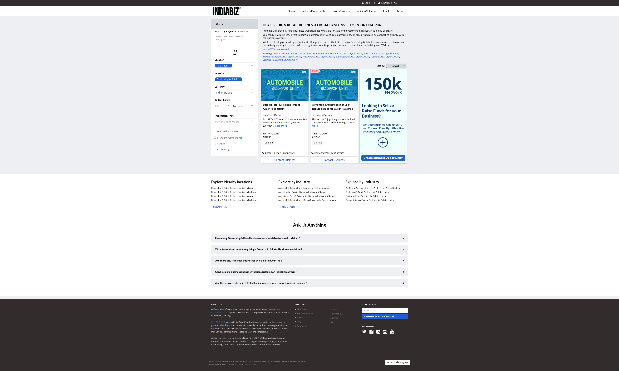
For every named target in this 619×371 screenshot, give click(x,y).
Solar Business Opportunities (348, 53)
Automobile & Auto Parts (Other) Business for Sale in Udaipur (307, 200)
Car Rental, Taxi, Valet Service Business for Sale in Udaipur (372, 188)
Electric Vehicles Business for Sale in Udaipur (366, 196)
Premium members (227, 137)
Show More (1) (287, 206)
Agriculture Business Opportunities (381, 53)
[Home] (227, 13)
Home (292, 11)
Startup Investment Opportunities (315, 53)
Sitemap (334, 317)
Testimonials (336, 313)
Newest (395, 65)
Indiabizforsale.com (220, 312)
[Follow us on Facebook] (372, 331)
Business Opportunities (314, 11)
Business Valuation (366, 11)
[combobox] (234, 65)
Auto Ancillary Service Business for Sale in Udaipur (302, 191)
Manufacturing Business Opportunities (282, 56)
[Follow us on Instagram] (386, 331)
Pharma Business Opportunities (318, 56)
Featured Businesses (228, 131)
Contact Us (302, 325)
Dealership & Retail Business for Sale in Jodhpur (233, 191)
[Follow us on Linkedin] (379, 331)
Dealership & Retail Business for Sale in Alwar (232, 196)
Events (300, 317)
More (400, 11)
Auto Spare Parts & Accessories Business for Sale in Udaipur (306, 196)
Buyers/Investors (341, 11)
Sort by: (381, 65)
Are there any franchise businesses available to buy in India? (249, 260)
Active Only (222, 149)
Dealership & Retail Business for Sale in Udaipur (367, 192)
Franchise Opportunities (285, 53)
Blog (332, 322)
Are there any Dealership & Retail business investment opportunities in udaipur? (261, 282)
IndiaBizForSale (218, 322)
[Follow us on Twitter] (365, 331)
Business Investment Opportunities (280, 59)
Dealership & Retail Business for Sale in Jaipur (232, 187)
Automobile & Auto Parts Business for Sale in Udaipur (303, 187)
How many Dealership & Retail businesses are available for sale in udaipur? (257, 238)
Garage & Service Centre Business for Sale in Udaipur (370, 200)
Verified (220, 143)
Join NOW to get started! (276, 49)
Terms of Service (305, 313)
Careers (334, 309)
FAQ (299, 321)
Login (367, 2)
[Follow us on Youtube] (393, 331)
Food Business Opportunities (385, 56)
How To (386, 11)
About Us (301, 309)
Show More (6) (220, 206)
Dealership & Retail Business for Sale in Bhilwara (233, 200)
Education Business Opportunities (352, 56)
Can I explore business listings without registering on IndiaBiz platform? (255, 271)
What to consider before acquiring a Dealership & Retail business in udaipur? (258, 249)
